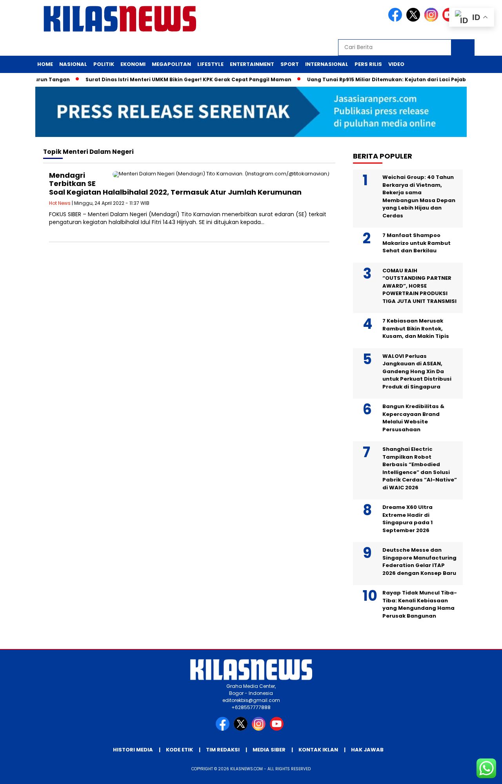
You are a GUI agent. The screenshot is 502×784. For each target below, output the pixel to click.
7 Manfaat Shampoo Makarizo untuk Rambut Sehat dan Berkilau (416, 243)
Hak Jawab (367, 749)
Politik (103, 64)
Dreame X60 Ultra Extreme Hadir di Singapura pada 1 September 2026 (407, 518)
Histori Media (133, 749)
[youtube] (278, 729)
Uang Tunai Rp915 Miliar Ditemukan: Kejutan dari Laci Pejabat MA (385, 79)
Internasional (326, 64)
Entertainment (252, 64)
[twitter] (414, 20)
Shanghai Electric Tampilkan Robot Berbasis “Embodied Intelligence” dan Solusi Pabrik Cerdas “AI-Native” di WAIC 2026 (419, 468)
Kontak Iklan (318, 749)
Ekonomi (133, 64)
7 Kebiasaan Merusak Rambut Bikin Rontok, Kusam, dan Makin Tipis (416, 328)
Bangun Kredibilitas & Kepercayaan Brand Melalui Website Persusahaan (413, 418)
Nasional (73, 64)
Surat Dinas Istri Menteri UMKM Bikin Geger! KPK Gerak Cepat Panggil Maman (179, 79)
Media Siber (269, 749)
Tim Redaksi (223, 749)
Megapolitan (171, 64)
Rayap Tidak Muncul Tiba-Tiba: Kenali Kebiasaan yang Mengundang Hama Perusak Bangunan (419, 604)
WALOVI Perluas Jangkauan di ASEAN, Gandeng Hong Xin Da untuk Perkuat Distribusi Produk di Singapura (416, 371)
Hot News (60, 203)
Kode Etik (179, 749)
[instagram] (432, 20)
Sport (289, 64)
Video (396, 64)
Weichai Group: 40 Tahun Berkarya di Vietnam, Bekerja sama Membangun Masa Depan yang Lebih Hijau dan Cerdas (418, 196)
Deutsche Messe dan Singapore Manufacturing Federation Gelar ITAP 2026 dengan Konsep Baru (419, 561)
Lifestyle (210, 64)
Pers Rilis (368, 64)
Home (45, 64)
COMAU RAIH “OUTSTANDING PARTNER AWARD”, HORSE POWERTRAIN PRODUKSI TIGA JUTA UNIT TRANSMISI (419, 286)
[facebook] (396, 20)
